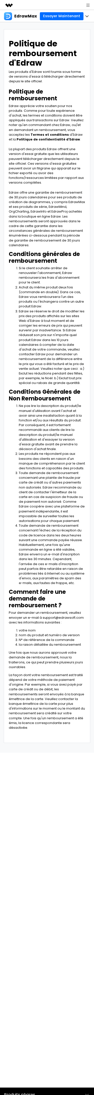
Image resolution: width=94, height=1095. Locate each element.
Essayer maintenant (61, 15)
